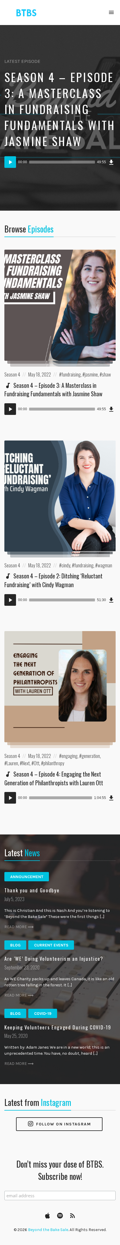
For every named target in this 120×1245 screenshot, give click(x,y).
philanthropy (53, 763)
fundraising (71, 374)
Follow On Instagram (63, 1124)
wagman (105, 565)
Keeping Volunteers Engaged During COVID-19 (57, 1027)
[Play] (10, 162)
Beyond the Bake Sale (48, 1229)
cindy (65, 565)
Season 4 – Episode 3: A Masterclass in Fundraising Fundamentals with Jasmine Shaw (59, 108)
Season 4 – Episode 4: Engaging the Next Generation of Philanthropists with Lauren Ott (53, 778)
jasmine (91, 374)
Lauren (12, 763)
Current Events (51, 945)
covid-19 (43, 1013)
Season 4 (12, 374)
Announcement (26, 876)
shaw (106, 374)
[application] (60, 162)
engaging (69, 755)
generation (91, 755)
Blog (15, 945)
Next (26, 763)
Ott (36, 763)
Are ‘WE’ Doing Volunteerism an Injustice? (53, 958)
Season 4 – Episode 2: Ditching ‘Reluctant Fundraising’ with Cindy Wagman (53, 580)
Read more (15, 926)
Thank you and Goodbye (31, 890)
